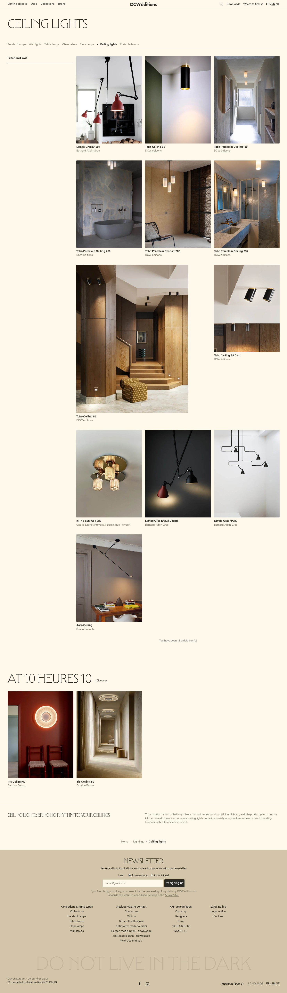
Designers (181, 916)
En (273, 3)
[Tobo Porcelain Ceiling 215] (247, 204)
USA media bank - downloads (131, 935)
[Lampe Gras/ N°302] (109, 100)
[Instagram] (147, 983)
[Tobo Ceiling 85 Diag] (247, 308)
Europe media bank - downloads (131, 930)
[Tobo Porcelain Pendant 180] (178, 204)
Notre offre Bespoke (131, 921)
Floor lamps (77, 925)
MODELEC (180, 930)
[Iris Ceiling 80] (109, 734)
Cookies (218, 916)
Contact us (131, 911)
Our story (180, 911)
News (180, 921)
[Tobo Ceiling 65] (178, 100)
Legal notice (218, 911)
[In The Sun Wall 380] (109, 473)
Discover (101, 680)
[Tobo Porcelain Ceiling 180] (247, 100)
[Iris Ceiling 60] (40, 734)
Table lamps (76, 921)
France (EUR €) (232, 983)
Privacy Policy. (172, 895)
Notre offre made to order (131, 925)
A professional (140, 875)
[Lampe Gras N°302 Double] (178, 473)
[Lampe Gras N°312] (247, 473)
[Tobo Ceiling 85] (132, 339)
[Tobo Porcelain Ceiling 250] (109, 204)
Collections (77, 911)
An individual (161, 875)
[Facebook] (139, 983)
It (278, 3)
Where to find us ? (131, 940)
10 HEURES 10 (181, 925)
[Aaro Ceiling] (109, 578)
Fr (267, 3)
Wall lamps (77, 930)
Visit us (131, 916)
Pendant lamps (77, 916)
